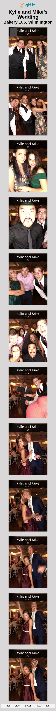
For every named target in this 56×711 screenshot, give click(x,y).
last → (49, 705)
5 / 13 (28, 705)
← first (6, 705)
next (39, 705)
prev (17, 705)
